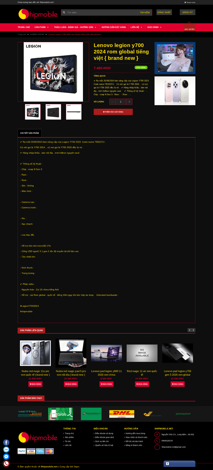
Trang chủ (24, 27)
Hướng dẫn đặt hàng (114, 27)
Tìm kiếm (145, 12)
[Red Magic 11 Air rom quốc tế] (142, 353)
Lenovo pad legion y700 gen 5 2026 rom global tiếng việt (177, 375)
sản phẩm (189, 29)
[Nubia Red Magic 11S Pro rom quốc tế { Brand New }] (35, 353)
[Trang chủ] (38, 14)
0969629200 (167, 441)
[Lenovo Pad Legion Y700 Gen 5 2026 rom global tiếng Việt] (177, 353)
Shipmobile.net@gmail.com (174, 447)
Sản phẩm (40, 27)
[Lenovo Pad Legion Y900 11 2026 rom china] (106, 353)
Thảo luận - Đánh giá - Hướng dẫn (74, 27)
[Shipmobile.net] (38, 437)
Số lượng (99, 102)
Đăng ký (188, 12)
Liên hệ (135, 27)
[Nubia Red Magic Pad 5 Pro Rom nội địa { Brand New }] (71, 353)
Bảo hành (153, 27)
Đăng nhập (164, 12)
